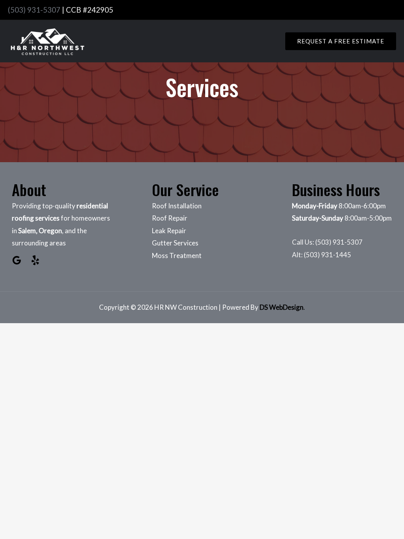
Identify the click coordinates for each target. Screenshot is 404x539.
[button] (340, 41)
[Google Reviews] (17, 260)
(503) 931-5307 (34, 10)
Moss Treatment (177, 255)
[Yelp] (35, 260)
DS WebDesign (281, 307)
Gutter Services (175, 243)
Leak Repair (169, 230)
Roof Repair (169, 218)
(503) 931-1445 (327, 255)
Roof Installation (177, 206)
